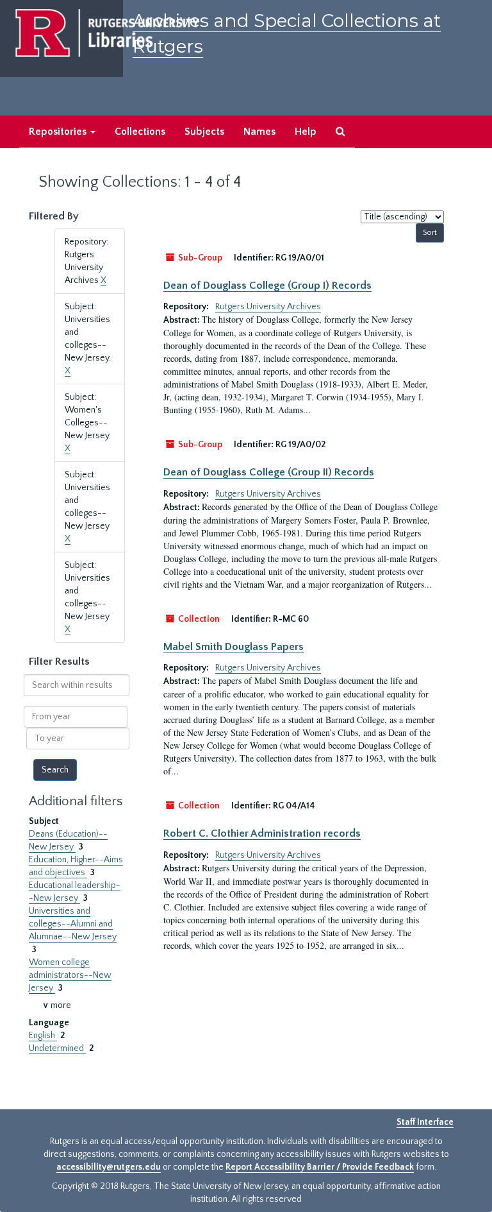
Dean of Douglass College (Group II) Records (268, 472)
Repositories (59, 131)
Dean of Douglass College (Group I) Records (267, 285)
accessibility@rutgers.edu (108, 1167)
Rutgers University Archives (268, 307)
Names (259, 131)
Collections (140, 131)
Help (305, 131)
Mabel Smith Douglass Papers (233, 647)
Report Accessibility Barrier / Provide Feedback (320, 1167)
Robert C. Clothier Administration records (262, 833)
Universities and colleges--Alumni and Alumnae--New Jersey (73, 924)
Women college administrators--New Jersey (70, 975)
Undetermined (57, 1048)
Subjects (204, 131)
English (43, 1035)
